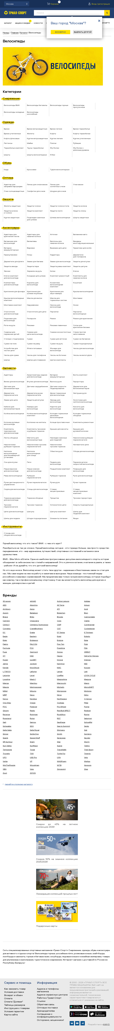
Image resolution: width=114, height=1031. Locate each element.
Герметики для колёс (82, 248)
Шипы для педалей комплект (81, 512)
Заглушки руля (79, 393)
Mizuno (33, 691)
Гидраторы (55, 254)
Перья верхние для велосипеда (11, 470)
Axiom (5, 613)
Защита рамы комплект (60, 266)
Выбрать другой (82, 32)
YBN (4, 769)
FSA (85, 648)
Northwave (62, 699)
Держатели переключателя (11, 394)
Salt (4, 722)
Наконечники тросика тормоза (57, 445)
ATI (58, 609)
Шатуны (30, 511)
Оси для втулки (11, 462)
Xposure (87, 765)
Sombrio (87, 734)
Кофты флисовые (11, 138)
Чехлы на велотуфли (82, 355)
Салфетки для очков (36, 191)
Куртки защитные (11, 217)
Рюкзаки (30, 325)
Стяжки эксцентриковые (57, 490)
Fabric (5, 644)
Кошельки (77, 282)
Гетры (29, 254)
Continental (89, 624)
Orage (32, 702)
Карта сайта (11, 1014)
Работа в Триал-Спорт (49, 998)
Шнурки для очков (58, 191)
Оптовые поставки (47, 1007)
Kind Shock (34, 667)
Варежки (31, 248)
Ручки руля (55, 482)
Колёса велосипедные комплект (37, 414)
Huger (5, 659)
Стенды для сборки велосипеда (12, 534)
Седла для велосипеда (14, 489)
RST (59, 718)
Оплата (8, 998)
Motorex (87, 691)
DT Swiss (61, 632)
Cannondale (89, 617)
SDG (32, 726)
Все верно (60, 32)
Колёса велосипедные (14, 413)
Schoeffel (88, 722)
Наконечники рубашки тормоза (12, 445)
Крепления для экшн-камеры (57, 292)
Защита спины (79, 210)
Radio (32, 710)
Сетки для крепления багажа (81, 326)
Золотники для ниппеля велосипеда (82, 401)
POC (5, 706)
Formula (6, 648)
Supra (59, 745)
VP (31, 761)
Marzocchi (61, 683)
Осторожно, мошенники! (50, 1020)
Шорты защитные (81, 217)
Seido (86, 726)
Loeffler (60, 675)
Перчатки (54, 311)
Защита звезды (11, 266)
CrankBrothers (36, 628)
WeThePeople (9, 765)
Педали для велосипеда (55, 463)
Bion (86, 613)
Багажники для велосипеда (10, 242)
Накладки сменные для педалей (58, 438)
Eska (86, 640)
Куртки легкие (56, 138)
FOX (32, 648)
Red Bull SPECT (63, 710)
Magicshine (62, 679)
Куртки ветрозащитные (37, 138)
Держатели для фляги (14, 261)
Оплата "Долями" (13, 1001)
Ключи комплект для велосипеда (11, 276)
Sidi (85, 730)
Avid (86, 609)
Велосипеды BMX (12, 105)
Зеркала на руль (34, 271)
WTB (59, 765)
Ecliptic (87, 636)
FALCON (33, 644)
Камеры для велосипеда (32, 407)
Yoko (32, 769)
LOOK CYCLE (89, 675)
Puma (86, 706)
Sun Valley (7, 745)
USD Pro (33, 757)
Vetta (5, 761)
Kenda (5, 667)
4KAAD (33, 601)
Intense (87, 659)
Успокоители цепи (58, 505)
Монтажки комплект (13, 305)
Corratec (7, 628)
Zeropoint (61, 769)
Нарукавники (33, 305)
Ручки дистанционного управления (14, 483)
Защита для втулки (81, 261)
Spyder (87, 738)
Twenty (87, 753)
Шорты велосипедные (37, 154)
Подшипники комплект (60, 469)
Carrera (6, 620)
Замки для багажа (35, 261)
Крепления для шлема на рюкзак (34, 292)
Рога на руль (9, 325)
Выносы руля (56, 381)
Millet (5, 691)
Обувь (7, 163)
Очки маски (78, 184)
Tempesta (7, 749)
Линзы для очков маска (37, 184)
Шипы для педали (12, 518)
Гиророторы (78, 381)
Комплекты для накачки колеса (80, 276)
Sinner (5, 734)
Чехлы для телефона (36, 355)
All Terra (60, 605)
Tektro (87, 745)
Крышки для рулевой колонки (80, 430)
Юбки (52, 154)
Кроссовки (31, 169)
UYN (59, 757)
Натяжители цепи (81, 444)
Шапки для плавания (36, 360)
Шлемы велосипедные (60, 217)
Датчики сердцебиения (37, 386)
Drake (32, 632)
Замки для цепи (11, 400)
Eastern (33, 636)
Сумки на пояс (10, 343)
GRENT (87, 652)
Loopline (6, 679)
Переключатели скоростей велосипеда (83, 463)
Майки (30, 143)
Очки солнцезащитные (14, 191)
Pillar (86, 702)
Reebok (87, 710)
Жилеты (30, 133)
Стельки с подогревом (14, 339)
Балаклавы (32, 241)
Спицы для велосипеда (37, 489)
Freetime (61, 648)
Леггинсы (8, 143)
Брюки (6, 128)
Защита (8, 199)
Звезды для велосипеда (55, 401)
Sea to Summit (63, 726)
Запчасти (9, 368)
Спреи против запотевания (79, 333)
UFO (5, 757)
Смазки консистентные (60, 332)
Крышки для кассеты (59, 429)
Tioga (32, 749)
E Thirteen (88, 632)
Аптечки (53, 234)
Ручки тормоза (79, 482)
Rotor (32, 718)
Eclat (59, 636)
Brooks (60, 617)
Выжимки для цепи (58, 248)
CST (59, 628)
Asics (32, 609)
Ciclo (59, 620)
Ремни (53, 318)
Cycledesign (89, 628)
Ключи (76, 271)
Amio (106, 1024)
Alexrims (34, 605)
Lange (59, 671)
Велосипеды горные (59, 105)
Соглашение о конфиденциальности (49, 1015)
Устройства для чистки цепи (11, 349)
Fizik (86, 644)
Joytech (33, 663)
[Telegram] (82, 1023)
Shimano (61, 730)
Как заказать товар (15, 988)
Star (59, 741)
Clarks (87, 620)
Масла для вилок (34, 298)
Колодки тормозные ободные (82, 414)
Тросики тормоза (34, 505)
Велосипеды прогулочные (79, 106)
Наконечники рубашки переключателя (83, 438)
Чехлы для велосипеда (83, 348)
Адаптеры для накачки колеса (34, 235)
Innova (60, 659)
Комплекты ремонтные (83, 422)
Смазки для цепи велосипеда (35, 333)
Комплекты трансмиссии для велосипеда (11, 431)
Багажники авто (80, 234)
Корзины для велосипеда (32, 283)
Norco (5, 699)
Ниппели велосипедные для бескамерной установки (11, 454)
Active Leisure (63, 601)
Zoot (5, 773)
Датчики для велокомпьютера (11, 387)
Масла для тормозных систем (58, 299)
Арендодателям (46, 1011)
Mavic (86, 683)
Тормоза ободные (35, 498)
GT (4, 656)
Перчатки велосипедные (79, 312)
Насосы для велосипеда (55, 306)
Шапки (7, 360)
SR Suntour (8, 741)
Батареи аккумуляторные (11, 249)
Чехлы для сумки (11, 355)
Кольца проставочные (60, 422)
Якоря (75, 518)
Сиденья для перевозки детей (11, 333)
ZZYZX (33, 773)
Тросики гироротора (82, 498)
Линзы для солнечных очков (57, 185)
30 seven (7, 601)
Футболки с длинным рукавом (81, 149)
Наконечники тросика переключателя (36, 445)
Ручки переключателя (36, 482)
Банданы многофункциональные (83, 242)
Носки (75, 305)
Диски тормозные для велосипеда (58, 394)
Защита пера (33, 266)
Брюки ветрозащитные (37, 128)
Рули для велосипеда (82, 475)
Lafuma (33, 671)
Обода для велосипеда (83, 451)
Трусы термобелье (35, 148)
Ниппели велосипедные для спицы (33, 453)
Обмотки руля (56, 451)
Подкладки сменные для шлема (36, 218)
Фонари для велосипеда (55, 349)
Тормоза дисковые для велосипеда (12, 499)
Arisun (87, 605)
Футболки (54, 148)
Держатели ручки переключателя (35, 394)
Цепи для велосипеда (13, 511)
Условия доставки (14, 992)
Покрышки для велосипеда (79, 470)
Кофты (53, 133)
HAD (32, 656)
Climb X (6, 624)
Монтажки (77, 298)
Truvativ (6, 753)
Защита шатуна (80, 266)
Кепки (52, 271)
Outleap (60, 702)
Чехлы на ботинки (58, 355)
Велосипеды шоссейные (32, 113)
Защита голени (34, 206)
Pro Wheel (61, 706)
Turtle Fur (61, 753)
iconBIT (33, 659)
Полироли (31, 318)
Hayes (59, 656)
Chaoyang (34, 620)
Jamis (5, 663)
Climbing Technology (39, 624)
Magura (87, 679)
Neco (32, 695)
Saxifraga (61, 722)
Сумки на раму (33, 343)
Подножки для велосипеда (10, 319)
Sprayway (61, 738)
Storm (87, 741)
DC (4, 632)
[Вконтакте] (72, 1023)
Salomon (88, 718)
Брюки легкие (56, 128)
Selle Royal (34, 730)
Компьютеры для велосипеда (11, 283)
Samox (33, 722)
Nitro (86, 695)
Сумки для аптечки (58, 339)
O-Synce (88, 699)
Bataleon (34, 613)
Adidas (87, 601)
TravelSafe (61, 749)
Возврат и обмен (13, 995)
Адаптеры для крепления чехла (11, 235)
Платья (53, 143)
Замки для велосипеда (60, 261)
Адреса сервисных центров (52, 994)
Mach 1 (33, 679)
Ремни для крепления (82, 318)
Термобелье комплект (14, 148)
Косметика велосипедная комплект (56, 284)
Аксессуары (11, 227)
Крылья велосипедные (83, 291)
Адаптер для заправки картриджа (13, 185)
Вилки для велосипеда (14, 381)
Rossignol (7, 718)
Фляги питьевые (34, 348)
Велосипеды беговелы (37, 105)
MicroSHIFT (89, 687)
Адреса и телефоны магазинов (48, 990)
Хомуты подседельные (83, 505)
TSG (32, 753)
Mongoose (61, 691)
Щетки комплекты (58, 360)
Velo (86, 757)
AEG (4, 605)
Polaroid (33, 706)
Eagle (5, 636)
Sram (32, 741)
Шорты (7, 154)
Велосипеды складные (14, 112)
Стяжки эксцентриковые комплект (80, 491)
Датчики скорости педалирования (58, 387)
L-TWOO (7, 671)
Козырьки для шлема (36, 275)
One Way (7, 702)
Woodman (34, 765)
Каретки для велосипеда (55, 407)
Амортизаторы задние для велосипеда (37, 376)
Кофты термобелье (81, 133)
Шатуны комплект (58, 511)
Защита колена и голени (11, 211)
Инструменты (12, 526)
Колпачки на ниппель (36, 422)
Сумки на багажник (81, 339)
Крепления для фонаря (14, 291)
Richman (34, 714)
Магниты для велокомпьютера (34, 438)
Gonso (60, 652)
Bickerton (61, 613)
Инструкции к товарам (16, 1008)
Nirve (59, 695)
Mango (6, 683)
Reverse (6, 714)
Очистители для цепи (36, 311)
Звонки (7, 271)
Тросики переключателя (11, 506)
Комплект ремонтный (59, 275)
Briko (32, 617)
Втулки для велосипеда (37, 381)
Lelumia (6, 675)
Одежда (8, 122)
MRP (5, 695)
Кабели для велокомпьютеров (12, 407)
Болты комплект (80, 375)
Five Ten (60, 644)
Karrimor (61, 663)
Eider (5, 640)
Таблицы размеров (14, 1005)
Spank (5, 738)
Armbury (6, 609)
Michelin (60, 687)
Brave (5, 617)
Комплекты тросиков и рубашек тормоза (36, 430)
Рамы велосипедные (13, 475)
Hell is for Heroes (91, 656)
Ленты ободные (11, 437)
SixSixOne (34, 734)
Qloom (6, 710)
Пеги (29, 462)
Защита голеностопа (59, 206)
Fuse (5, 652)
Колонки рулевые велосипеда (11, 423)
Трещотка (54, 498)
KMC (59, 667)
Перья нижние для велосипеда (34, 470)
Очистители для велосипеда (11, 312)
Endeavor (34, 640)
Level (32, 675)
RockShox (61, 714)
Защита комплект (35, 210)
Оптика (8, 178)
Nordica (33, 699)
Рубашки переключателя (34, 476)
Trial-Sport (88, 749)
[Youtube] (77, 1023)
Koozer (87, 667)
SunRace (34, 745)
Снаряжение (11, 98)
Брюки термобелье (81, 128)
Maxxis (6, 687)
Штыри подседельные (37, 518)
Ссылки (41, 1001)
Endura (60, 640)
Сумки (30, 339)
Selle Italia (7, 730)
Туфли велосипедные (60, 169)
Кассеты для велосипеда (78, 407)
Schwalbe (7, 726)
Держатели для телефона (79, 255)
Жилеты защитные (12, 206)
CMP (59, 624)
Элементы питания (58, 518)
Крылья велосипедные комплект (14, 299)
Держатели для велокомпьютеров (81, 387)
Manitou (33, 683)
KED (85, 663)
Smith (59, 734)
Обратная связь (45, 1004)
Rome (86, 714)
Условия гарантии (14, 1011)
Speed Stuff (35, 738)
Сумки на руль (56, 343)
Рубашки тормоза (58, 475)
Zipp (86, 769)
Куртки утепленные (82, 138)
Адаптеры (8, 375)
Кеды (6, 169)
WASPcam (61, 761)
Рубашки (77, 143)
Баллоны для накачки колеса (57, 242)
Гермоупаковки (10, 254)
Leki (85, 671)
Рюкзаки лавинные (58, 325)
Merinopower (36, 687)
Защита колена (80, 206)
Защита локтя (56, 210)
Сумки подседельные (82, 343)
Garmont (34, 652)
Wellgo (87, 761)
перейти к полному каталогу (19, 784)
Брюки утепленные (12, 133)
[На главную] (15, 12)
